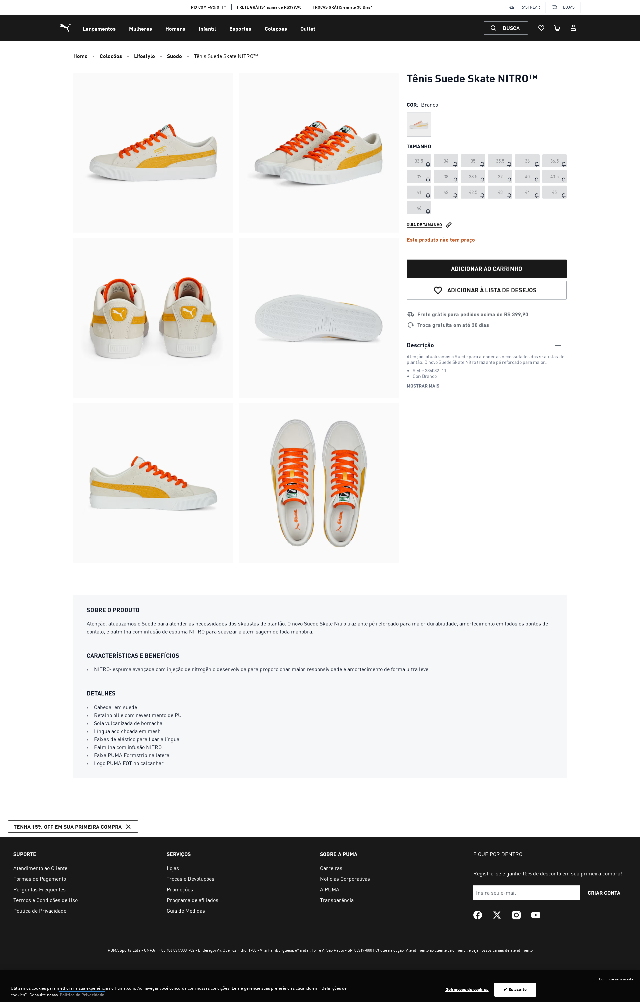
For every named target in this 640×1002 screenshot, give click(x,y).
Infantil (207, 28)
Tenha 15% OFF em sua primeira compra (68, 826)
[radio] (419, 125)
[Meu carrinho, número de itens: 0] (557, 28)
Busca (511, 28)
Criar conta (604, 892)
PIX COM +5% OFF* (208, 7)
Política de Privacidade (82, 994)
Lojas (569, 7)
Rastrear (530, 7)
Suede (174, 56)
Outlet (307, 28)
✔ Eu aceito (515, 989)
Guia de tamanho (424, 224)
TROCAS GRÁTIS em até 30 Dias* (342, 7)
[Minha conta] (573, 28)
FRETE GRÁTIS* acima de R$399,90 (269, 7)
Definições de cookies (467, 989)
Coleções (276, 28)
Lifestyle (144, 56)
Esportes (240, 28)
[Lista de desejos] (541, 28)
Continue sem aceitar (617, 979)
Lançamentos (99, 28)
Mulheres (140, 28)
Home (80, 56)
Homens (175, 28)
